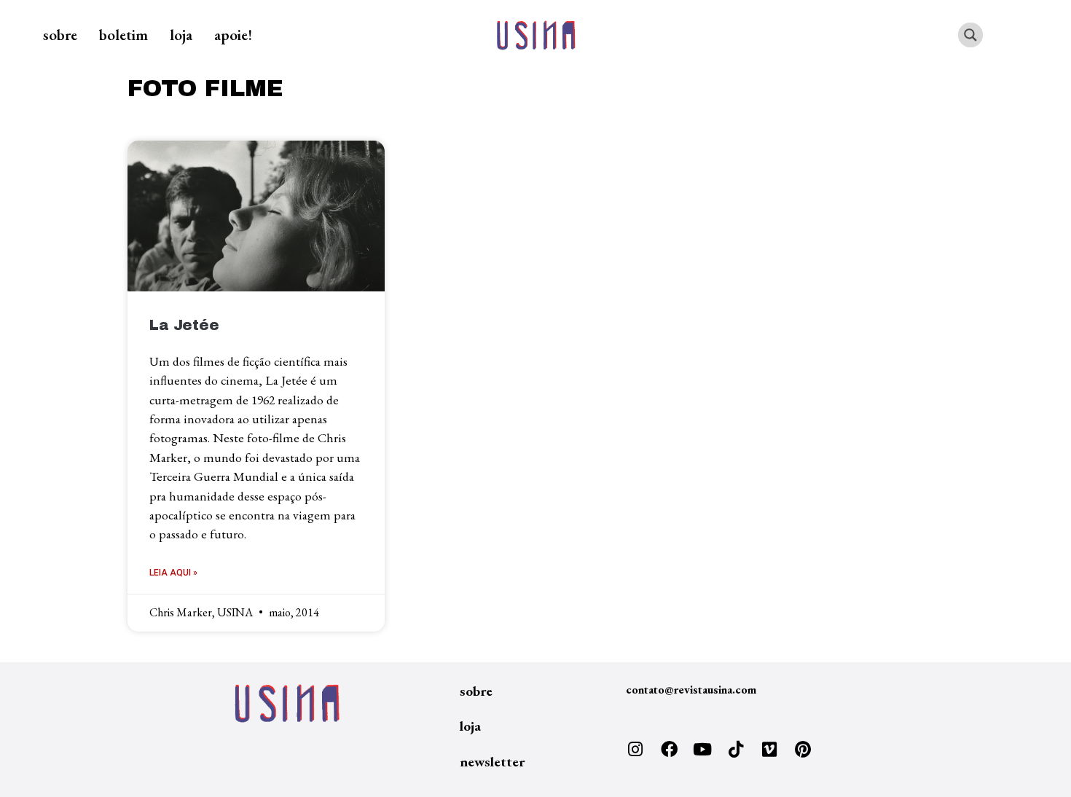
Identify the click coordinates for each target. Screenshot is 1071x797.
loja (181, 34)
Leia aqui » (173, 573)
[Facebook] (669, 749)
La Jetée (184, 325)
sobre (60, 34)
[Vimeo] (769, 749)
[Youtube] (702, 749)
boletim (123, 34)
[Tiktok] (736, 749)
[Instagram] (635, 749)
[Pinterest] (803, 749)
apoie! (233, 34)
